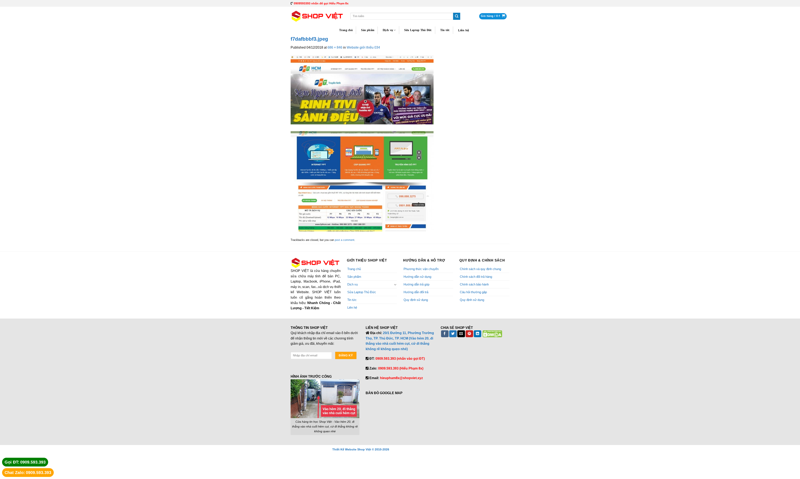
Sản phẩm (367, 30)
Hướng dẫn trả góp (416, 284)
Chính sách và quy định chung (480, 269)
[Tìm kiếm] (456, 16)
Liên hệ (463, 30)
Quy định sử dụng (416, 300)
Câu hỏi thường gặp (473, 292)
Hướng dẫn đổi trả (416, 292)
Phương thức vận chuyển (421, 269)
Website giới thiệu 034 (363, 47)
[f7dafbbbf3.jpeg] (362, 143)
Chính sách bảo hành (474, 284)
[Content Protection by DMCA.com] (492, 333)
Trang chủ (346, 30)
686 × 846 (335, 47)
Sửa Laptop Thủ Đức (418, 30)
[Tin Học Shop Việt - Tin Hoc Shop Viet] (317, 16)
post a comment (344, 239)
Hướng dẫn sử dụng (417, 276)
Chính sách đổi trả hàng (476, 276)
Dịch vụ (388, 30)
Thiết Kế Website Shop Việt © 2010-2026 (360, 449)
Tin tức (445, 30)
